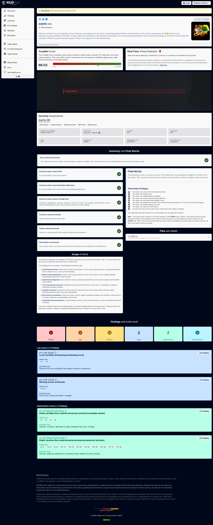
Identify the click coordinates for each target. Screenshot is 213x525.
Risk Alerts (11, 35)
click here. (163, 65)
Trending (10, 16)
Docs (9, 67)
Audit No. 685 (44, 120)
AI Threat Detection (14, 49)
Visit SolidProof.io (14, 72)
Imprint (119, 515)
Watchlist (10, 31)
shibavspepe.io (46, 27)
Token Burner (12, 54)
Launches (11, 21)
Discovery (11, 11)
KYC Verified (12, 26)
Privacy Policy (111, 515)
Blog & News (12, 63)
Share (207, 19)
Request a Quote (200, 3)
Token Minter (12, 44)
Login (187, 3)
